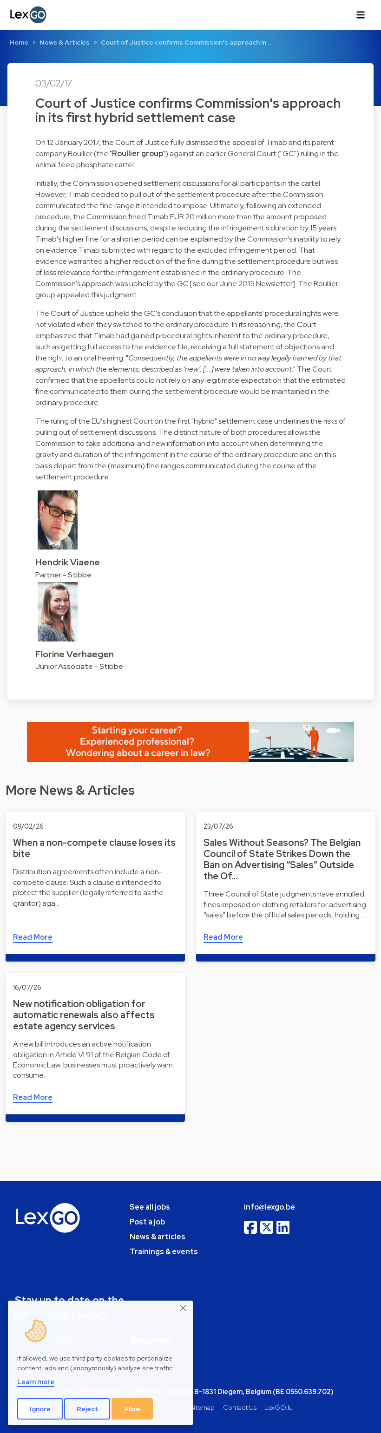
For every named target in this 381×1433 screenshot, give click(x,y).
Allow (132, 1409)
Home (19, 42)
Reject (87, 1409)
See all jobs (150, 1207)
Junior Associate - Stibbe (79, 666)
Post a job (147, 1222)
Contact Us (239, 1407)
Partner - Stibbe (63, 575)
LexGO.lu (278, 1407)
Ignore (40, 1409)
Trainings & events (164, 1251)
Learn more (35, 1381)
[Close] (183, 1308)
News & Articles (64, 42)
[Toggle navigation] (361, 15)
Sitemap (202, 1407)
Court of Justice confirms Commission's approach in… (186, 42)
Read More (33, 937)
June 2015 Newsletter (256, 283)
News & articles (157, 1237)
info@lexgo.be (269, 1207)
